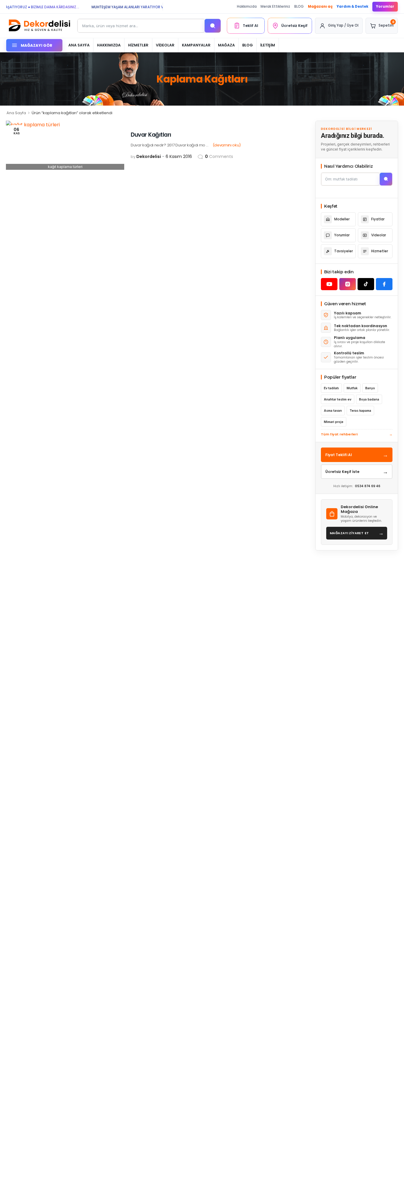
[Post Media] (65, 145)
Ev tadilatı (331, 388)
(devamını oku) (227, 145)
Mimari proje (333, 422)
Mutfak (352, 388)
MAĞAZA (226, 45)
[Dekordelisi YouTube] (329, 284)
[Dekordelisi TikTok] (366, 284)
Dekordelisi (148, 156)
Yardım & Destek (352, 6)
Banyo (370, 388)
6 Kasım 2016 (179, 156)
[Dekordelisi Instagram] (347, 284)
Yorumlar (385, 6)
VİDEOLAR (165, 45)
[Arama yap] (213, 26)
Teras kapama (360, 411)
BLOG (299, 6)
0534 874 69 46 (367, 486)
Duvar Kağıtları (151, 135)
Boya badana (369, 399)
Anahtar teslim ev (337, 399)
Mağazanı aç (320, 6)
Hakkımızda (247, 6)
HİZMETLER (138, 45)
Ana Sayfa (16, 113)
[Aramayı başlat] (386, 179)
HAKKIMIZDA (109, 45)
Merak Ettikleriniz (275, 6)
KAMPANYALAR (196, 45)
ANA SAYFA (79, 45)
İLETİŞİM (267, 45)
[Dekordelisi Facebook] (384, 284)
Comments (219, 156)
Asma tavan (333, 411)
